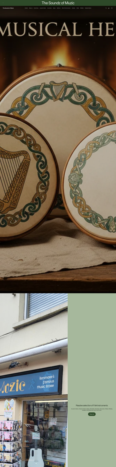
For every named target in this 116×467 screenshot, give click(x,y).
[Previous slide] (3, 2)
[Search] (106, 8)
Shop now (92, 414)
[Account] (108, 8)
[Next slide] (111, 2)
